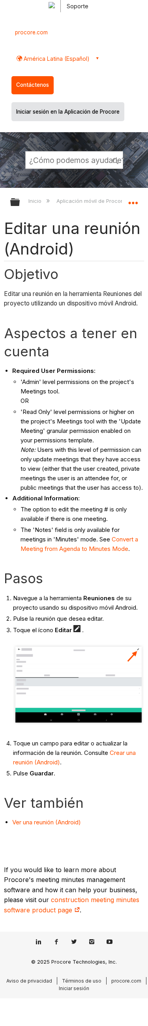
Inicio (35, 201)
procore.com (31, 32)
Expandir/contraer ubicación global (133, 199)
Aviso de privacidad (29, 981)
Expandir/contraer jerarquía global (20, 202)
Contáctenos (32, 85)
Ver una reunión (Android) (46, 822)
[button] (115, 159)
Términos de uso (81, 981)
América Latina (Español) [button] (56, 58)
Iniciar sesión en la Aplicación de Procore (68, 112)
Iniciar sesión (74, 988)
